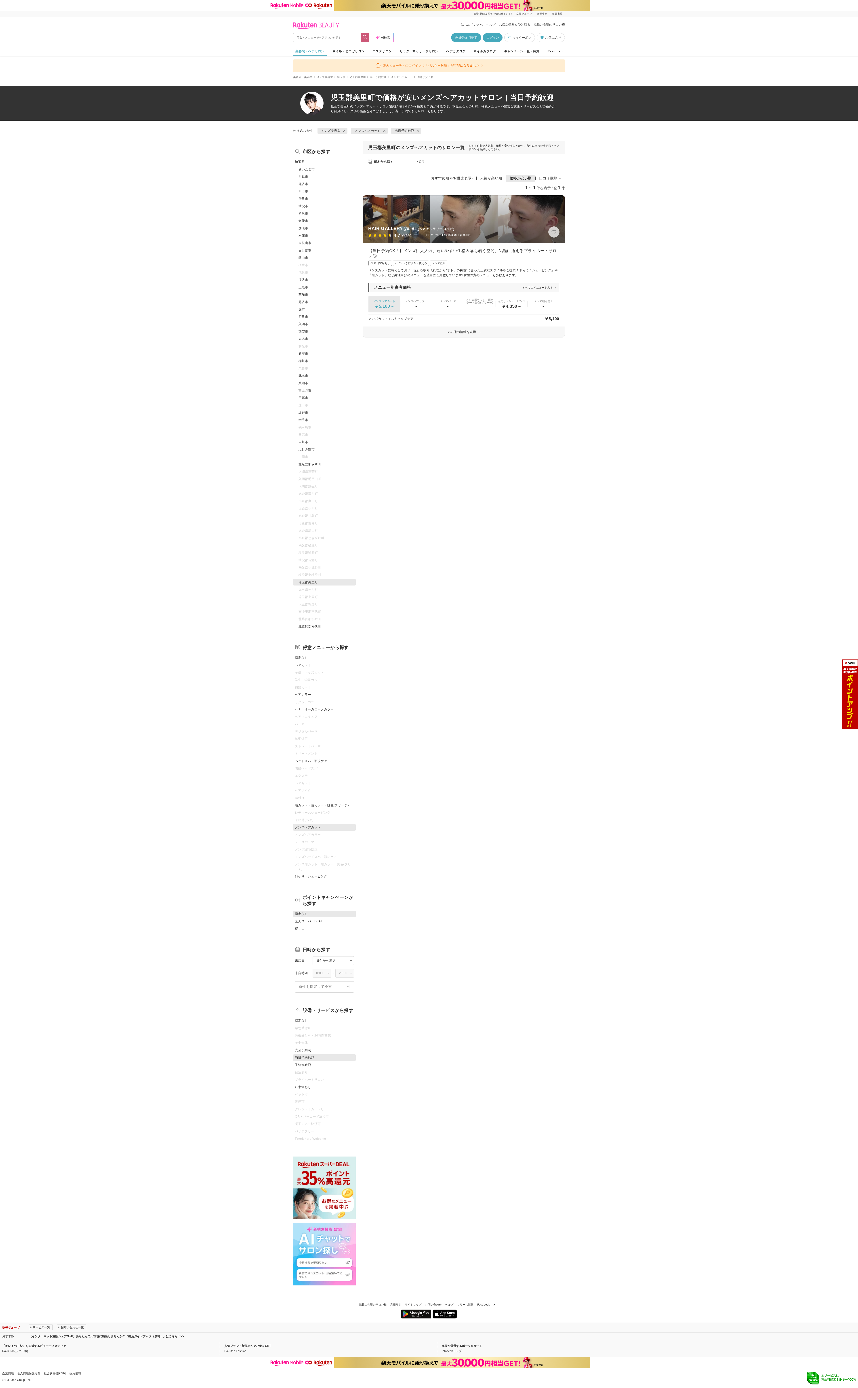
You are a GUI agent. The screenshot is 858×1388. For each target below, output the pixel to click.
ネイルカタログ (484, 51)
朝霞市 (303, 331)
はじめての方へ (472, 24)
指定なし (301, 657)
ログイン (492, 37)
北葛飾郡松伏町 (310, 626)
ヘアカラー (303, 694)
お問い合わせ (433, 1304)
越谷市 (303, 302)
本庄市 (303, 235)
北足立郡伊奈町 (310, 464)
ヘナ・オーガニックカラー (314, 709)
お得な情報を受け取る (514, 24)
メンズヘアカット (402, 77)
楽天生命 (542, 13)
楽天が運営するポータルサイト (462, 1346)
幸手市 (303, 420)
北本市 (303, 375)
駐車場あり (303, 1087)
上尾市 (303, 287)
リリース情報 (465, 1304)
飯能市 (303, 221)
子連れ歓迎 (303, 1065)
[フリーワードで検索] (365, 37)
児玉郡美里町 (357, 77)
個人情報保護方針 (28, 1373)
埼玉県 (341, 77)
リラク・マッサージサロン (419, 51)
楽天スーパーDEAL (309, 921)
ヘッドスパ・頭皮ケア (311, 761)
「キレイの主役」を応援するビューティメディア (34, 1346)
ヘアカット (303, 665)
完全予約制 (303, 1050)
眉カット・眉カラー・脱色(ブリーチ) (322, 805)
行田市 (303, 198)
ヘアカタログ (456, 51)
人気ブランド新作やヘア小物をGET (247, 1346)
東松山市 (305, 243)
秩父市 (303, 206)
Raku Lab (555, 51)
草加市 (303, 294)
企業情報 (8, 1373)
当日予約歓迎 (378, 77)
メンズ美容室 (325, 77)
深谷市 (303, 280)
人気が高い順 (491, 178)
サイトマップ (413, 1304)
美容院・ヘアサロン (309, 51)
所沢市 (303, 213)
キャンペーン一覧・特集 (522, 51)
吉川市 (303, 442)
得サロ (300, 928)
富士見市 (305, 390)
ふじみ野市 (307, 449)
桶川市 (303, 361)
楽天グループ (524, 13)
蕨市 (302, 309)
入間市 (303, 324)
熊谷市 (303, 184)
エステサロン (382, 51)
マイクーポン (522, 37)
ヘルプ (491, 24)
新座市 (303, 353)
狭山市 (303, 257)
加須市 (303, 228)
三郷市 (303, 398)
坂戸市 (303, 412)
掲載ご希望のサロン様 (549, 24)
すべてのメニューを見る (537, 287)
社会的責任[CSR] (55, 1373)
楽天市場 (557, 13)
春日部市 (305, 250)
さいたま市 (307, 169)
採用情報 (75, 1373)
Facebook (483, 1304)
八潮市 (303, 383)
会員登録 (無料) (466, 37)
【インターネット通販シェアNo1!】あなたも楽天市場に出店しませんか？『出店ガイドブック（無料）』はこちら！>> (106, 1336)
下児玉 (420, 161)
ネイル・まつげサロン (348, 51)
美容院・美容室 (303, 77)
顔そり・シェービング (311, 876)
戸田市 (303, 316)
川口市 (303, 191)
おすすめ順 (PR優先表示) (452, 178)
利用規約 (395, 1304)
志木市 (303, 339)
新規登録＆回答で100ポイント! (493, 13)
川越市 (303, 176)
